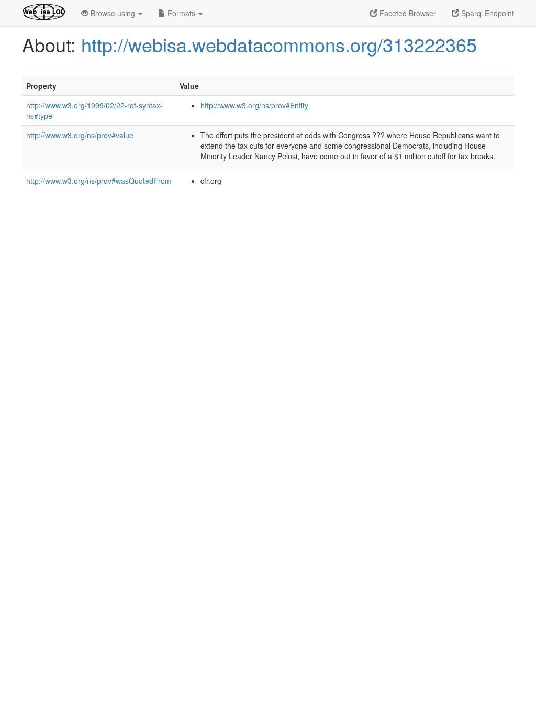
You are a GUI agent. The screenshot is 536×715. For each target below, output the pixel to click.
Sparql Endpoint (486, 13)
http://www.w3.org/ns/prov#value (79, 135)
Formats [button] (181, 13)
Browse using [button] (112, 13)
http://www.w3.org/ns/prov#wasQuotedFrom (98, 180)
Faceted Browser (406, 13)
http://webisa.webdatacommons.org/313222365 (279, 44)
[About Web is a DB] (43, 13)
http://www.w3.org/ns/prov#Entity (254, 105)
